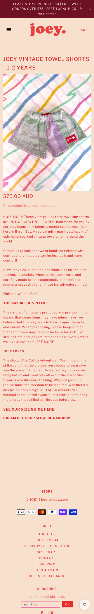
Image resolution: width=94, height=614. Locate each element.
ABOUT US (47, 534)
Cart (82, 30)
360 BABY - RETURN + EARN (47, 546)
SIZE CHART (47, 552)
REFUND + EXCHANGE (47, 576)
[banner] (48, 29)
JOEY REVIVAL (47, 540)
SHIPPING (47, 564)
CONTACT (47, 558)
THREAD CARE (47, 570)
